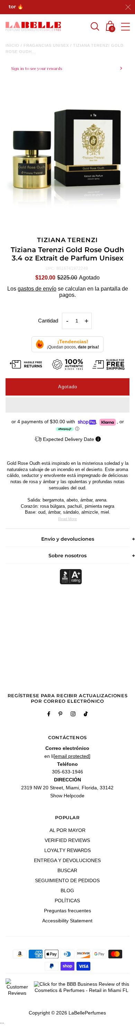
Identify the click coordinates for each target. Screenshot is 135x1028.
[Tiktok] (86, 714)
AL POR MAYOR (68, 830)
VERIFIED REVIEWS (67, 840)
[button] (67, 405)
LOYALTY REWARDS (67, 850)
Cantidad (48, 321)
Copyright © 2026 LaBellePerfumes (67, 1013)
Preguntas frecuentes (67, 910)
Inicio (12, 45)
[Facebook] (48, 714)
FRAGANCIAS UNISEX (46, 45)
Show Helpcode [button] (67, 795)
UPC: (50, 268)
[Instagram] (73, 714)
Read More (67, 519)
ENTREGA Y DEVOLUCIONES (67, 860)
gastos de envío (37, 289)
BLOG (67, 890)
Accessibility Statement (67, 920)
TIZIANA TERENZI (67, 240)
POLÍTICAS (67, 900)
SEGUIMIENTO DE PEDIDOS (67, 880)
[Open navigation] (125, 26)
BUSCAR (67, 870)
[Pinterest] (60, 714)
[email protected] (72, 756)
